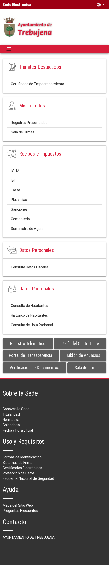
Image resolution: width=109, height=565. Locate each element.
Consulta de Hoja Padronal (32, 325)
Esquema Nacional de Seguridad (28, 478)
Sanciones (19, 209)
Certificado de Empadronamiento (37, 84)
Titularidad (11, 414)
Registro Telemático (27, 343)
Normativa (11, 420)
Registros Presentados (29, 123)
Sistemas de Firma (17, 462)
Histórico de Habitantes (29, 315)
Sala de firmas (87, 367)
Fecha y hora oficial (18, 430)
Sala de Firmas (22, 132)
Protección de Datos (19, 473)
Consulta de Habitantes (29, 306)
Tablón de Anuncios (83, 355)
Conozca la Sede (16, 409)
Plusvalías (19, 200)
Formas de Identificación (22, 457)
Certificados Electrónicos (22, 468)
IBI (13, 180)
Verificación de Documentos (34, 367)
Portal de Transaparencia (30, 355)
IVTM (15, 171)
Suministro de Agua (27, 229)
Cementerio (20, 219)
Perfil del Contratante (80, 343)
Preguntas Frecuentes (20, 511)
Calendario (11, 425)
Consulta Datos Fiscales (30, 267)
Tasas (16, 190)
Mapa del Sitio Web (18, 505)
